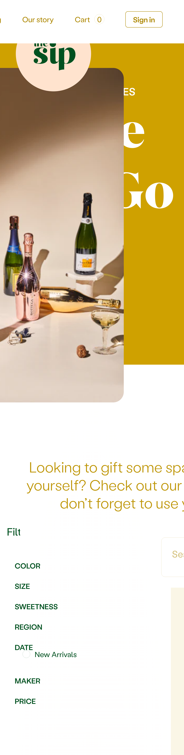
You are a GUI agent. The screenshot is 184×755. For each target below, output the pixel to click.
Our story (38, 19)
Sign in (144, 19)
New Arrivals (56, 654)
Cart (88, 19)
